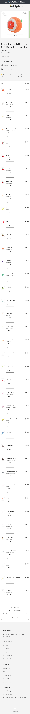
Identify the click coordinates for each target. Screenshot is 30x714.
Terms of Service (7, 675)
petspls (16, 711)
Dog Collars (6, 648)
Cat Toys (5, 652)
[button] (3, 6)
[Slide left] (11, 41)
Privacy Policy (6, 678)
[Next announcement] (27, 2)
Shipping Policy (7, 668)
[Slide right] (18, 41)
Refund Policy (6, 671)
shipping (14, 613)
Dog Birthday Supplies (8, 658)
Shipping (3, 52)
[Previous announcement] (3, 2)
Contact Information (8, 682)
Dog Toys (5, 645)
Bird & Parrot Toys (7, 655)
